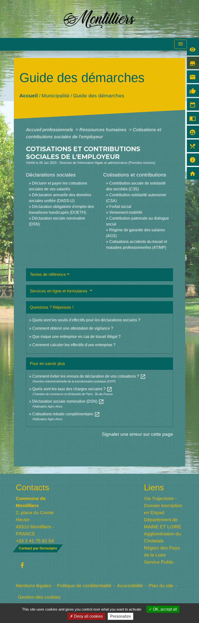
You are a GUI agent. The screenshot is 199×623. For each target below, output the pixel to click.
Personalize (120, 616)
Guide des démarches (98, 95)
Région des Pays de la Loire (162, 551)
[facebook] (22, 565)
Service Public (159, 562)
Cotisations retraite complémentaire (66, 414)
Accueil (28, 95)
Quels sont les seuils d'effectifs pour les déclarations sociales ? (86, 320)
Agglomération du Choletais (162, 537)
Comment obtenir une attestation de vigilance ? (72, 328)
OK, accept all (164, 609)
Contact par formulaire (38, 548)
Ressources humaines (103, 129)
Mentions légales (33, 585)
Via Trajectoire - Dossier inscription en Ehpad (163, 505)
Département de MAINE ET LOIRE (162, 523)
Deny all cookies (88, 616)
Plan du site (161, 585)
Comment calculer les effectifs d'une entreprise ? (74, 345)
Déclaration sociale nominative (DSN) (68, 401)
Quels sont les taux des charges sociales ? (72, 389)
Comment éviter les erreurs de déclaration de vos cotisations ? (89, 376)
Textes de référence (48, 274)
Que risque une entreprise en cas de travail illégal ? (76, 337)
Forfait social (120, 207)
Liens (154, 487)
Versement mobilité (125, 212)
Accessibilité (130, 585)
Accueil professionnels (50, 129)
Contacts (32, 487)
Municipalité (55, 95)
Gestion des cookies (39, 597)
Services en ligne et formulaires (59, 291)
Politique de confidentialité (84, 585)
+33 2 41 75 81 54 (35, 540)
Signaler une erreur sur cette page (137, 434)
